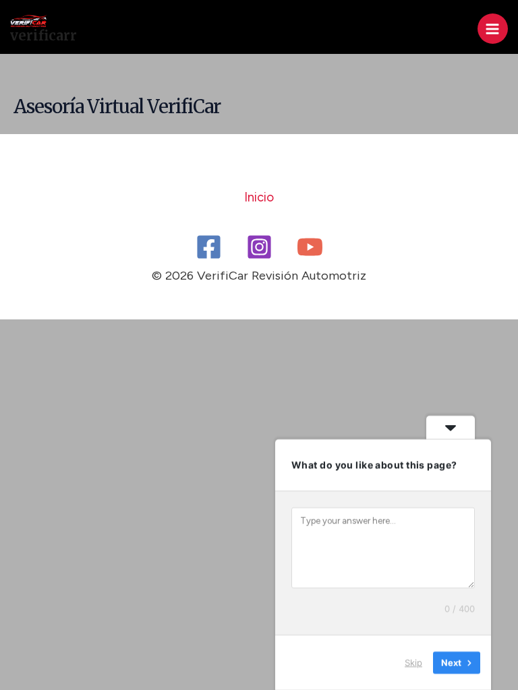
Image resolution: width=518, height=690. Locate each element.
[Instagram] (259, 247)
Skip (413, 662)
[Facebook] (209, 247)
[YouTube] (310, 247)
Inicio (259, 197)
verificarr (43, 35)
